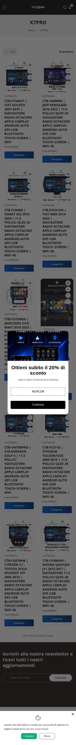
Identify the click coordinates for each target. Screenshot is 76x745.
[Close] (73, 714)
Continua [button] (38, 404)
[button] (38, 392)
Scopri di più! (41, 728)
